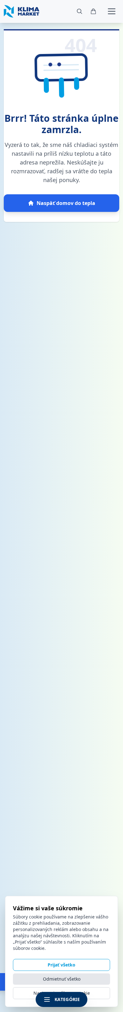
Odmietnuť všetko (61, 979)
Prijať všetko (61, 965)
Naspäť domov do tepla (66, 203)
